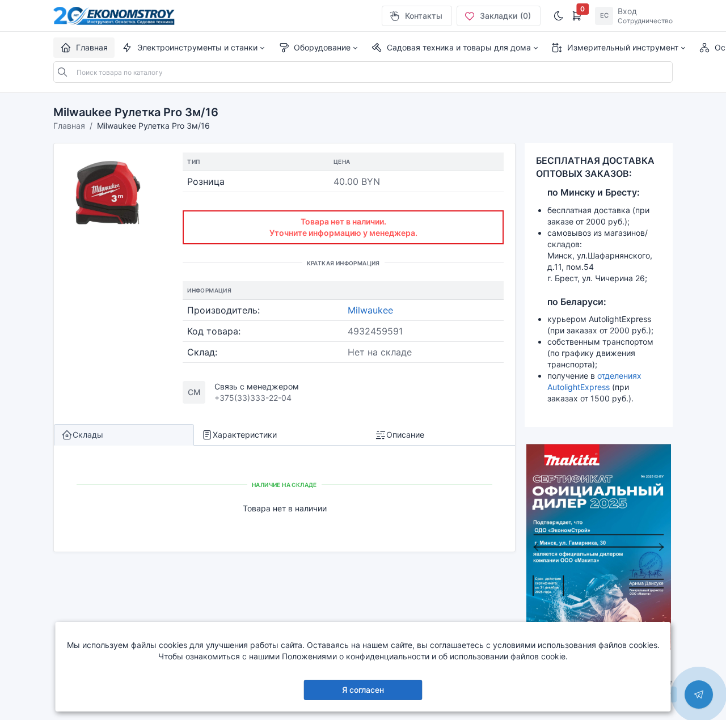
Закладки (505, 15)
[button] (193, 47)
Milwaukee (370, 310)
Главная (69, 125)
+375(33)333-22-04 (253, 398)
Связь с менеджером (256, 386)
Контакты (423, 15)
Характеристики (245, 434)
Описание (405, 434)
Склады (88, 434)
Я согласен (363, 689)
